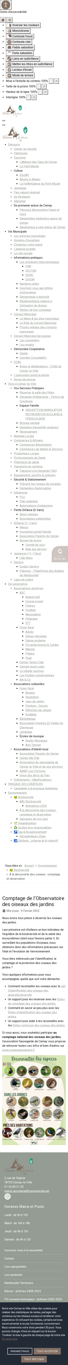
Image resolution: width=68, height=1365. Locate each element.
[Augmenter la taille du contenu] (56, 81)
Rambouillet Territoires (18, 1283)
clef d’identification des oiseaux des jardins (37, 991)
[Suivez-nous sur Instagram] (7, 1196)
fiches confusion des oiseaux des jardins (39, 1025)
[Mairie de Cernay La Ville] (12, 111)
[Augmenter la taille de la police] (44, 86)
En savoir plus (10, 1338)
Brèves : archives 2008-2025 (22, 1291)
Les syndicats (13, 1275)
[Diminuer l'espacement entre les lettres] (28, 97)
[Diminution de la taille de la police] (38, 86)
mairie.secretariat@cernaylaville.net (26, 1191)
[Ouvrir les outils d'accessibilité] (6, 5)
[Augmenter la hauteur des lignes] (45, 92)
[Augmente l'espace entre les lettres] (34, 97)
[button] (60, 554)
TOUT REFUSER (34, 1359)
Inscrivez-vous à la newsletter (23, 1250)
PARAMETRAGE (19, 1351)
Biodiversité (24, 995)
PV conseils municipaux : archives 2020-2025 (33, 1299)
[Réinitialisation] (3, 19)
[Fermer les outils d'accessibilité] (10, 19)
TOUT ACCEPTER (47, 1351)
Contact (9, 1258)
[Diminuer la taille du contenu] (51, 81)
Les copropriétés (15, 1266)
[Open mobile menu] (3, 120)
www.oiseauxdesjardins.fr (18, 1050)
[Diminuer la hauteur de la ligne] (40, 92)
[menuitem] (14, 144)
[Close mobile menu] (3, 124)
